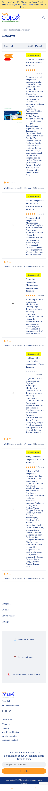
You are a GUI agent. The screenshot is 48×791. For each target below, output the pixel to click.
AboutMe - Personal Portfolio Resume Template (35, 62)
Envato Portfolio (9, 736)
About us (6, 724)
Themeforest (33, 55)
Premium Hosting (10, 740)
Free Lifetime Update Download (25, 674)
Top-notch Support (26, 657)
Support (5, 728)
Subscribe (24, 771)
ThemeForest (27, 4)
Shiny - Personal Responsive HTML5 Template (35, 459)
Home (4, 30)
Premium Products (26, 639)
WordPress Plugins (10, 732)
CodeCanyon (11, 4)
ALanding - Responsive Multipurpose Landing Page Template (32, 285)
